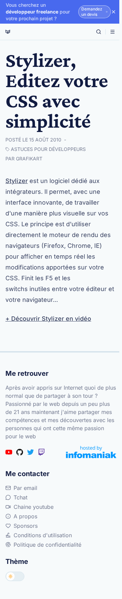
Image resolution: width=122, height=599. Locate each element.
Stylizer (16, 180)
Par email (25, 488)
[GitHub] (19, 452)
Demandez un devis (91, 11)
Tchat (20, 497)
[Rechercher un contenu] (99, 32)
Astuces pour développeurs (48, 149)
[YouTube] (8, 452)
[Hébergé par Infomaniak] (91, 452)
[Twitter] (30, 452)
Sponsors (26, 525)
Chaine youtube (34, 506)
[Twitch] (41, 452)
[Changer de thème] (14, 576)
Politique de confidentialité (47, 544)
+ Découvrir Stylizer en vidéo (48, 318)
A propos (25, 516)
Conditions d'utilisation (43, 535)
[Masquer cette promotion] (113, 12)
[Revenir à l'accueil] (7, 32)
